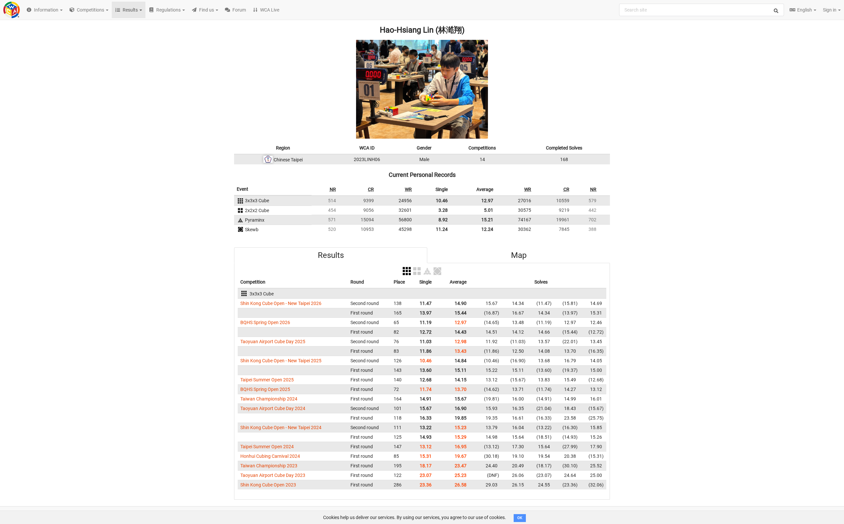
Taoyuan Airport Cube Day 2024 (272, 408)
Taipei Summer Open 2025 (267, 379)
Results (331, 255)
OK (519, 518)
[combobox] (701, 10)
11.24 (442, 229)
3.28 (443, 210)
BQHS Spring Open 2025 (265, 389)
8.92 (443, 219)
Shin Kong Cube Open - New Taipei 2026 (280, 303)
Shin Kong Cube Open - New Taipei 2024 (280, 427)
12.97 (487, 200)
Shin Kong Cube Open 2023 (268, 484)
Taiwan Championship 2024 (268, 398)
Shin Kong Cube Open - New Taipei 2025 (280, 360)
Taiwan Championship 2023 (268, 465)
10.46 (442, 200)
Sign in (830, 10)
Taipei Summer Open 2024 (267, 446)
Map (519, 255)
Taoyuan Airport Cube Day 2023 (272, 475)
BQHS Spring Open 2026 (265, 322)
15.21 (487, 219)
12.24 (487, 229)
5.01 (488, 210)
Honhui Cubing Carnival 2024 (270, 456)
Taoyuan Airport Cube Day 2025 (272, 341)
